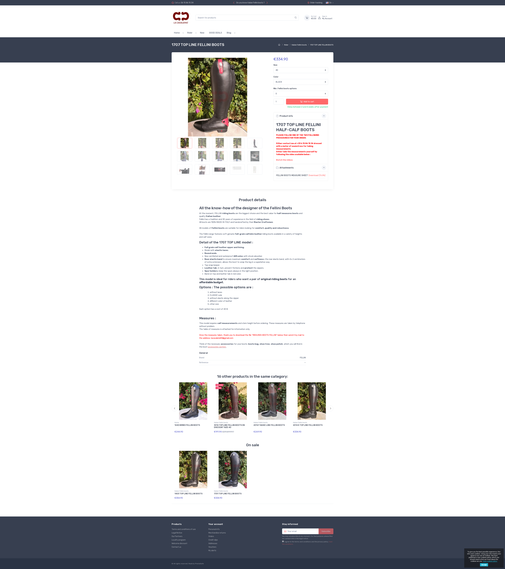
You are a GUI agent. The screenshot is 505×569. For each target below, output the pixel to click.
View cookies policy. (490, 561)
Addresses (212, 543)
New (202, 33)
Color (276, 77)
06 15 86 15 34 (187, 3)
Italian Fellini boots (221, 422)
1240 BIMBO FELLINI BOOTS (187, 425)
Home (177, 33)
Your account (215, 524)
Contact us (176, 547)
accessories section (217, 347)
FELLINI (303, 358)
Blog (229, 33)
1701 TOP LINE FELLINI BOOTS (227, 494)
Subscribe (326, 531)
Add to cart (309, 101)
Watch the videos (284, 160)
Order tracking (316, 3)
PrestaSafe (199, 564)
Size (275, 65)
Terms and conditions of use (184, 529)
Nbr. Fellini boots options (285, 88)
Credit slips (213, 540)
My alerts (212, 550)
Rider (189, 33)
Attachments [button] (286, 167)
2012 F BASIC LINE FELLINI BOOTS (269, 425)
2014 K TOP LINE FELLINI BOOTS (307, 425)
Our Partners (177, 536)
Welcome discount (179, 543)
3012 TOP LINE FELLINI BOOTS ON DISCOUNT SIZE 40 (229, 426)
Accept (484, 565)
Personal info (214, 529)
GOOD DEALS (215, 33)
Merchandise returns (217, 533)
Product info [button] (286, 116)
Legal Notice (177, 533)
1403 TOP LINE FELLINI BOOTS (188, 494)
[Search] (296, 18)
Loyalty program (179, 540)
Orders (211, 536)
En (330, 3)
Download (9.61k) (317, 175)
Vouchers (212, 547)
